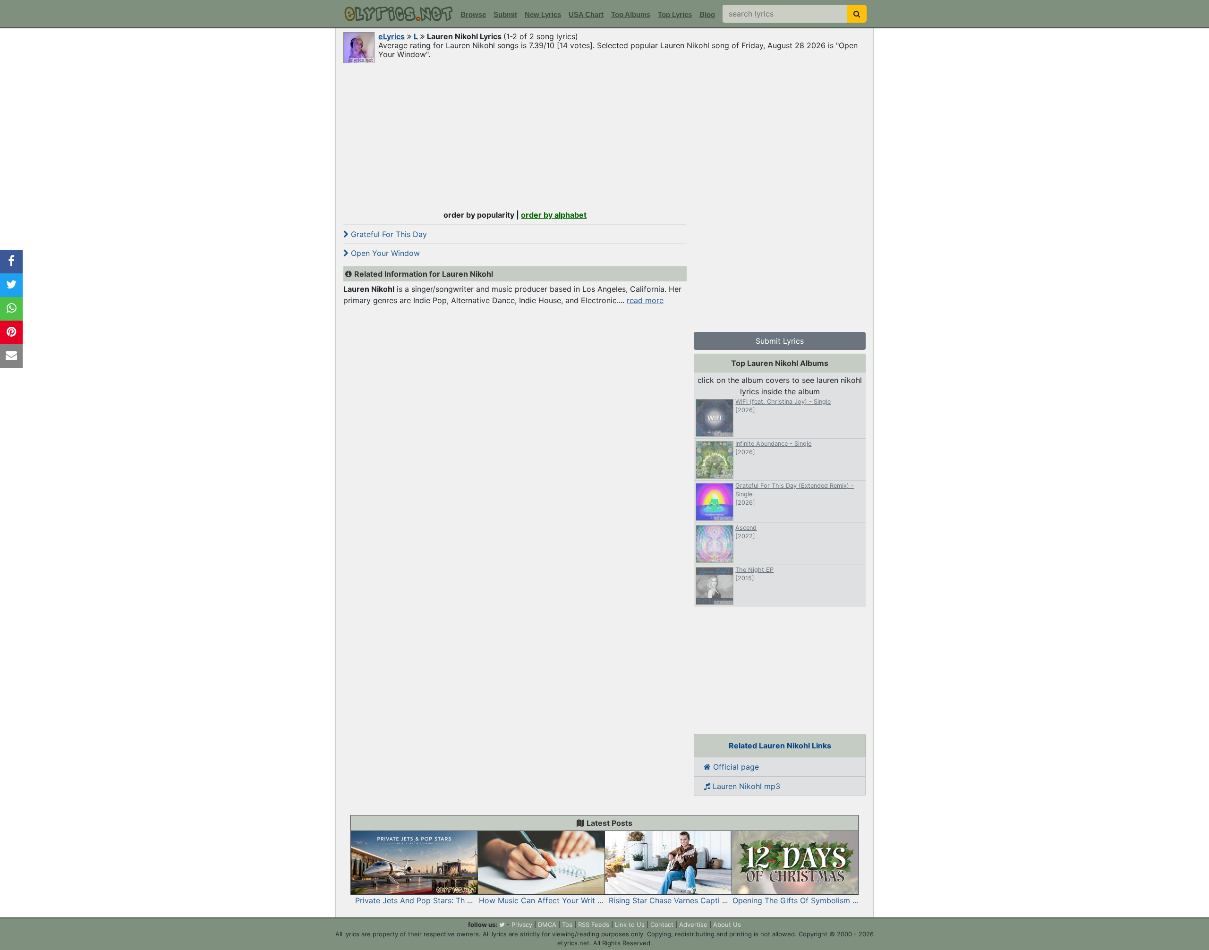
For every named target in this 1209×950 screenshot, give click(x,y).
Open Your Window (384, 253)
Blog (707, 14)
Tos (567, 924)
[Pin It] (11, 332)
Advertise (693, 924)
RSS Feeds (593, 924)
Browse (473, 14)
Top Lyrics (675, 14)
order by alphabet (554, 215)
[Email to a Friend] (11, 356)
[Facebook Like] (11, 261)
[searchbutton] (857, 14)
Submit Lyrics (780, 341)
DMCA (547, 924)
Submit (505, 14)
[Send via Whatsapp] (11, 309)
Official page (735, 767)
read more (645, 300)
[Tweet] (11, 285)
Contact (661, 924)
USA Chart (586, 14)
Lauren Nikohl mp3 (745, 786)
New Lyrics (543, 14)
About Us (727, 924)
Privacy (521, 924)
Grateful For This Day (388, 234)
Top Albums (630, 14)
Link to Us (630, 924)
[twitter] (502, 924)
